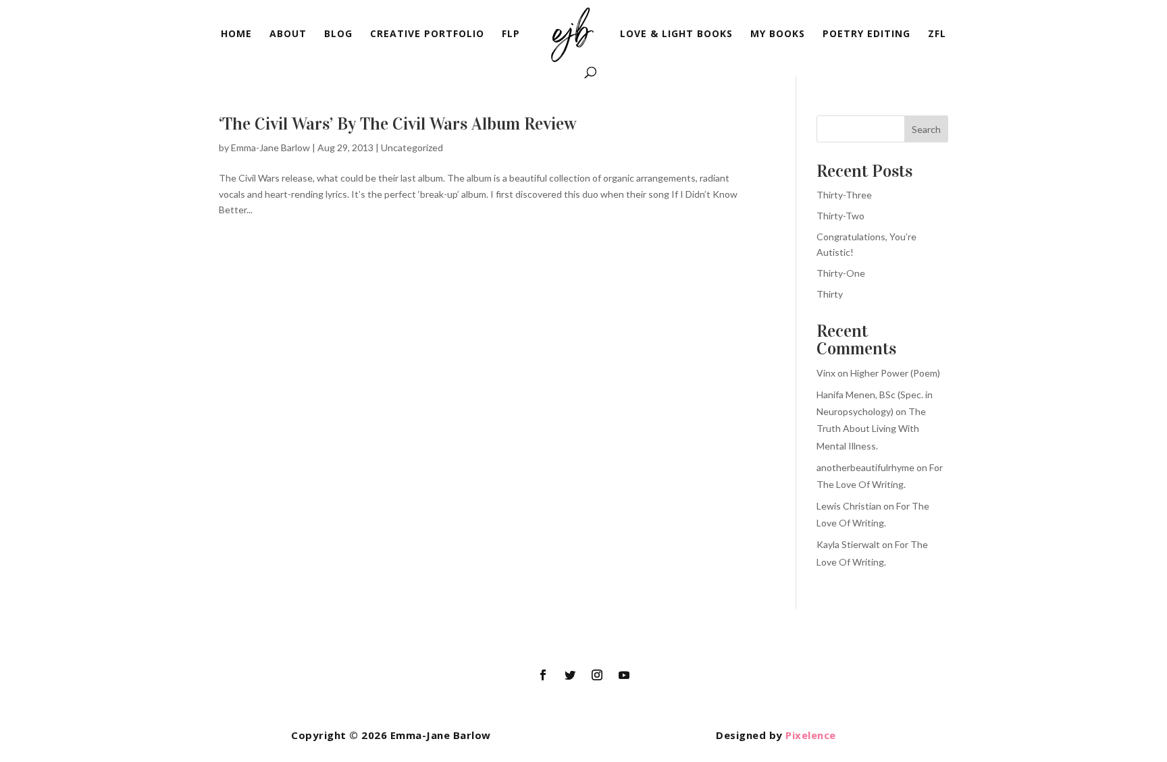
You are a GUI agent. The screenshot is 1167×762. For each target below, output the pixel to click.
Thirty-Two (840, 215)
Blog (338, 34)
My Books (777, 34)
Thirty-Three (844, 194)
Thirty (829, 294)
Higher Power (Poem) (895, 373)
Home (236, 34)
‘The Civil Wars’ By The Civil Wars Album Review (398, 123)
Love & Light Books (676, 34)
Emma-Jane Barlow (270, 147)
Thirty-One (840, 273)
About (288, 34)
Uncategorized (412, 147)
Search (926, 129)
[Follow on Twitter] (570, 675)
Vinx (825, 373)
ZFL (937, 34)
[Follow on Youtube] (624, 675)
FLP (511, 34)
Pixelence (810, 735)
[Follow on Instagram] (597, 675)
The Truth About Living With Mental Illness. (871, 428)
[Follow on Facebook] (543, 675)
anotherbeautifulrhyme (865, 467)
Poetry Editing (866, 34)
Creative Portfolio (427, 34)
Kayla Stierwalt (848, 544)
